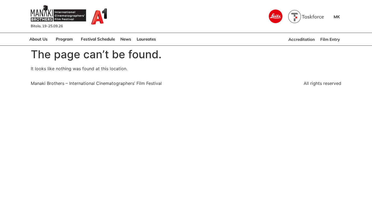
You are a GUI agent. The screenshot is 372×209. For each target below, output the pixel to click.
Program (64, 39)
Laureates (146, 39)
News (125, 39)
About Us (38, 39)
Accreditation (301, 39)
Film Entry (330, 39)
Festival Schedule (98, 39)
